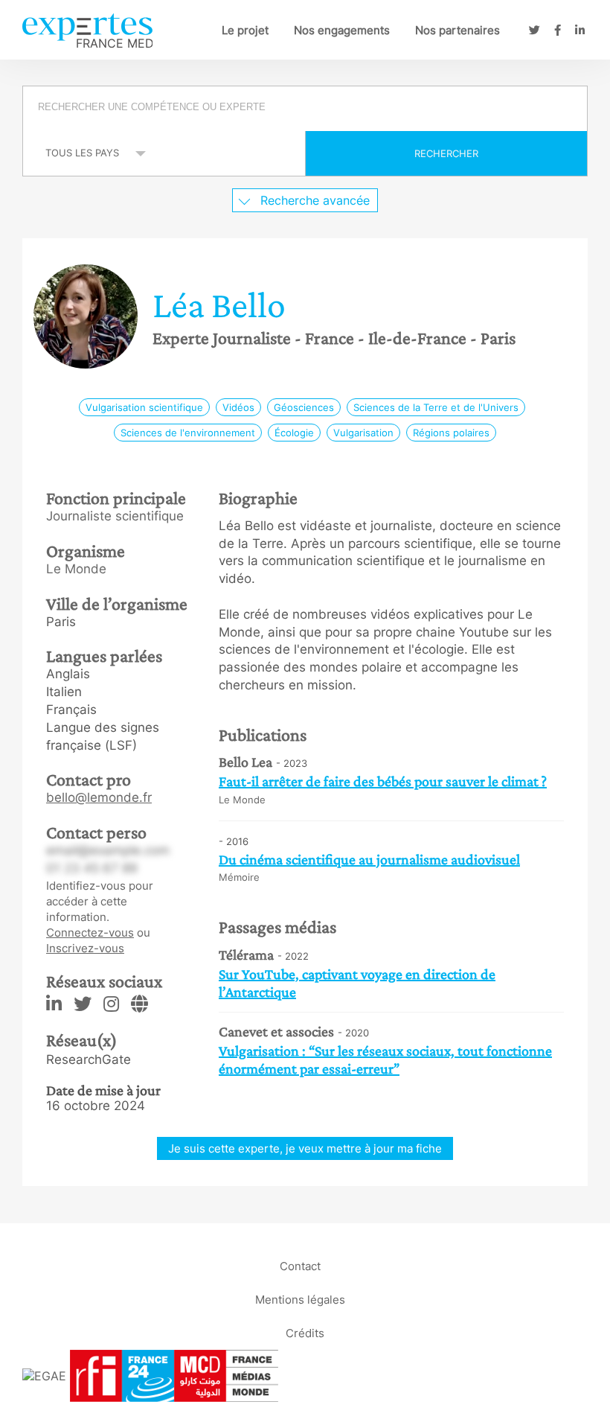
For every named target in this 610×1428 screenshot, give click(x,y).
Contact (300, 1266)
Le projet (245, 30)
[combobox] (305, 108)
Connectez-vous (90, 932)
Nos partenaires (457, 30)
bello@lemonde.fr (99, 797)
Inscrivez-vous (85, 948)
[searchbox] (306, 108)
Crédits (305, 1333)
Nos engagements (342, 30)
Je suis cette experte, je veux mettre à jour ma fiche (305, 1148)
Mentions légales (300, 1299)
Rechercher (446, 153)
